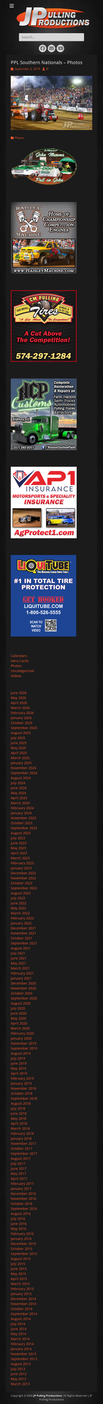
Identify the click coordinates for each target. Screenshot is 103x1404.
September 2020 (24, 998)
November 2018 (23, 1088)
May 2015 (18, 1273)
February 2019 (22, 1078)
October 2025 (21, 722)
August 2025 (21, 732)
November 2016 (23, 1198)
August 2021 (21, 948)
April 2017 (19, 1178)
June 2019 (19, 1063)
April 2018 (19, 1123)
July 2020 (18, 1008)
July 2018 (18, 1108)
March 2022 (20, 913)
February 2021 (22, 973)
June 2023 (19, 843)
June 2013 (19, 1374)
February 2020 (22, 1033)
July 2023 (18, 838)
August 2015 (21, 1258)
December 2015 (23, 1243)
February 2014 (22, 1344)
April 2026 (19, 702)
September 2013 (24, 1359)
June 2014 (19, 1328)
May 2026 (18, 697)
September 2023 (24, 828)
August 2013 (21, 1364)
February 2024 (22, 808)
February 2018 (22, 1133)
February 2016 (22, 1233)
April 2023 (19, 853)
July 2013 (18, 1369)
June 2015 (19, 1268)
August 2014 (21, 1318)
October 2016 (21, 1203)
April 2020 (19, 1023)
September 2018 (24, 1098)
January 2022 (21, 923)
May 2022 (18, 908)
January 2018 (21, 1138)
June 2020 (19, 1013)
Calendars (19, 655)
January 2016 (21, 1238)
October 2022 (21, 883)
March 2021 (20, 968)
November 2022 (23, 878)
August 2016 (21, 1213)
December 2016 (23, 1193)
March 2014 (20, 1339)
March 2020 (20, 1028)
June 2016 (19, 1223)
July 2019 (18, 1058)
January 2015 (21, 1293)
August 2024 (21, 778)
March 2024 (20, 803)
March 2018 (20, 1128)
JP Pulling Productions (47, 1395)
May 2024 (18, 793)
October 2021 (21, 938)
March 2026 (20, 707)
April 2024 (19, 798)
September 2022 (24, 888)
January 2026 (21, 717)
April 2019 (19, 1073)
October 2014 (21, 1308)
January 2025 (21, 763)
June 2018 (19, 1113)
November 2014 (23, 1303)
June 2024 (19, 788)
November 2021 (23, 933)
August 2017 (21, 1158)
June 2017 (19, 1168)
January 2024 (21, 813)
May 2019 (18, 1068)
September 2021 (24, 943)
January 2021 (21, 978)
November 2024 (23, 768)
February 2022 (22, 918)
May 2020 (18, 1018)
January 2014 (21, 1349)
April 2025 (19, 753)
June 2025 (19, 743)
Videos (16, 676)
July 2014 (18, 1323)
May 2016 (18, 1228)
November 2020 (23, 988)
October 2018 (21, 1093)
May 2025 (18, 748)
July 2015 (18, 1263)
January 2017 (21, 1188)
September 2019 (24, 1048)
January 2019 (21, 1083)
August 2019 (21, 1053)
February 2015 (22, 1288)
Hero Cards (20, 660)
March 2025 (20, 758)
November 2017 (23, 1143)
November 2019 (23, 1043)
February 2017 (22, 1183)
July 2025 (18, 738)
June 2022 (19, 903)
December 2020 (23, 983)
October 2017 (21, 1148)
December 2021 (23, 928)
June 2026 (19, 692)
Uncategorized (22, 670)
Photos (19, 138)
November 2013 (23, 1354)
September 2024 (24, 773)
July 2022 (18, 898)
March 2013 (20, 1384)
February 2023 (22, 863)
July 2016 (18, 1218)
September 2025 (24, 727)
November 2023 (23, 818)
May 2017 (18, 1173)
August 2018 (21, 1103)
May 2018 (18, 1118)
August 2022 (21, 893)
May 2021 (18, 963)
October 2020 (21, 993)
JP (47, 69)
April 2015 (19, 1278)
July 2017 (18, 1163)
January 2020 (21, 1038)
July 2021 (18, 953)
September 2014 (24, 1313)
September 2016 (24, 1208)
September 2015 (24, 1253)
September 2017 (24, 1153)
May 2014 (18, 1333)
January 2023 (21, 868)
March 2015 (20, 1283)
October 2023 (21, 823)
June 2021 (19, 958)
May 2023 (18, 848)
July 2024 (18, 783)
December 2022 (23, 873)
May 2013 (18, 1379)
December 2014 (23, 1298)
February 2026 (22, 712)
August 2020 (21, 1003)
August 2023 (21, 833)
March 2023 (20, 858)
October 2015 (21, 1248)
